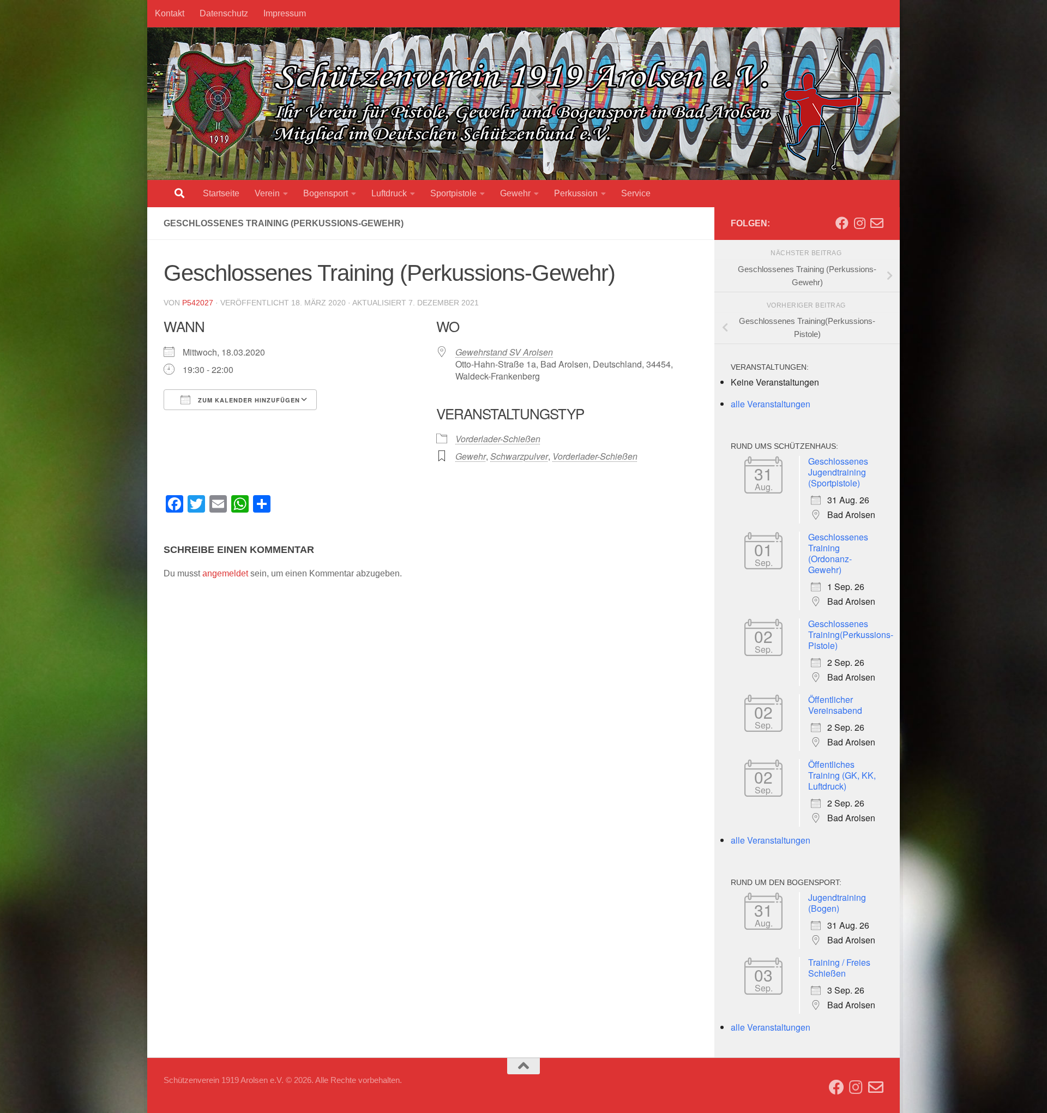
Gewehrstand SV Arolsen (504, 352)
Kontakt (169, 13)
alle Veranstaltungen (770, 404)
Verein (267, 193)
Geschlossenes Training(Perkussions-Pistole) (850, 634)
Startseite (221, 193)
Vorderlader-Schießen (497, 438)
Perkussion (576, 193)
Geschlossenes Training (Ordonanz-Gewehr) (838, 553)
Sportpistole (453, 193)
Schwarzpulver (519, 456)
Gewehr (515, 193)
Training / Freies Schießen (839, 967)
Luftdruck (389, 193)
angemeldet (225, 573)
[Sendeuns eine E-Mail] (876, 223)
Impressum (284, 13)
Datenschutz (224, 13)
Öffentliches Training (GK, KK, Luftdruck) (842, 775)
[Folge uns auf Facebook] (842, 223)
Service (636, 193)
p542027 (197, 302)
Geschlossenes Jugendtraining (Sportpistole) (838, 472)
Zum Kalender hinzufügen (248, 400)
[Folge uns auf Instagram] (859, 223)
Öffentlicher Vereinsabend (835, 705)
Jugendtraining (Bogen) (837, 903)
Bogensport (325, 193)
